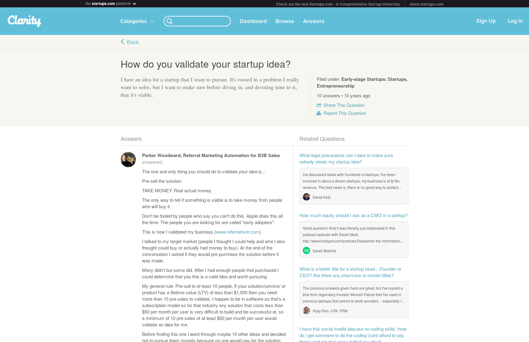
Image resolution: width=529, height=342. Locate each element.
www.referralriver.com (238, 231)
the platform (108, 3)
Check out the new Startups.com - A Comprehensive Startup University (338, 4)
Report (345, 113)
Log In (515, 21)
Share (344, 105)
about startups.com (427, 4)
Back (133, 42)
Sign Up (486, 21)
